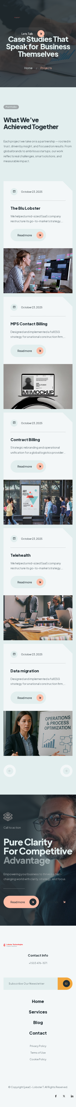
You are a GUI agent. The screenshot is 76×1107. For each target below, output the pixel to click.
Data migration (25, 670)
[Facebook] (56, 1096)
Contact (38, 1033)
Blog (38, 1022)
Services (38, 1011)
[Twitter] (64, 1096)
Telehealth (21, 555)
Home (28, 68)
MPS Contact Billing (29, 323)
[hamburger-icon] (47, 20)
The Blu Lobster (25, 208)
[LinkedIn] (72, 1096)
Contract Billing (25, 439)
